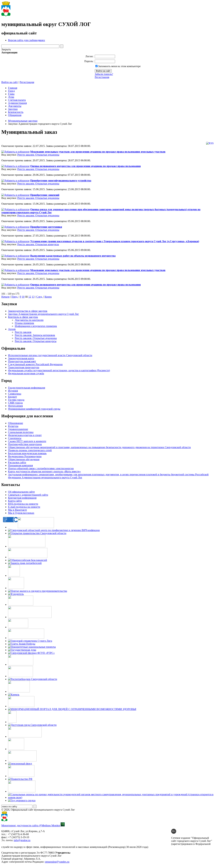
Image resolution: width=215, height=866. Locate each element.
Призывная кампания (20, 465)
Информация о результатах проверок (36, 326)
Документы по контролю (29, 320)
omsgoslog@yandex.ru (57, 861)
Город (11, 90)
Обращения (14, 115)
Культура (13, 426)
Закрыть (6, 49)
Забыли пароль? (104, 74)
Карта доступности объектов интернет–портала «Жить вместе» (44, 471)
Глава (11, 93)
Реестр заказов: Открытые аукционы (38, 154)
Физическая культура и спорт (25, 435)
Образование (15, 423)
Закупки (13, 109)
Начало (5, 296)
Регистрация (102, 77)
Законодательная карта (21, 358)
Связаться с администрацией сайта (28, 494)
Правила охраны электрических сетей (30, 450)
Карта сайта (15, 500)
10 (23, 296)
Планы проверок (24, 323)
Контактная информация (22, 497)
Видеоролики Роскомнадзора (24, 456)
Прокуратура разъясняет (22, 361)
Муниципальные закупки (22, 120)
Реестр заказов (23, 332)
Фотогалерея (15, 405)
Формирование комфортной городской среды (34, 408)
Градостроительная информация (26, 387)
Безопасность (15, 112)
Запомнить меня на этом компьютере (119, 66)
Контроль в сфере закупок (23, 317)
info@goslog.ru (22, 840)
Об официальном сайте (21, 491)
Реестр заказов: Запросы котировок (35, 335)
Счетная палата (17, 100)
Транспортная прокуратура (23, 367)
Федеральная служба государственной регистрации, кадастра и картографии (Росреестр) (59, 370)
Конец (48, 296)
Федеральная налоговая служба (26, 373)
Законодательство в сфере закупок (27, 311)
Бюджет (12, 396)
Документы (14, 106)
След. (39, 296)
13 (33, 296)
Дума (11, 97)
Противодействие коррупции (25, 444)
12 (29, 296)
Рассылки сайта (17, 462)
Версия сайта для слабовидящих (26, 40)
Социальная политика (20, 432)
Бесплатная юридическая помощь (27, 453)
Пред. (14, 296)
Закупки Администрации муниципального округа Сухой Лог (43, 314)
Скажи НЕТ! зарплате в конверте (27, 441)
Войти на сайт (9, 82)
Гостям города (16, 399)
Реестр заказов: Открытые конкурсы (38, 244)
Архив (12, 329)
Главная (12, 87)
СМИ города (15, 402)
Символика (14, 393)
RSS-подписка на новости (23, 503)
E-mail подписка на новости (24, 506)
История (13, 390)
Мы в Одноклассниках (21, 512)
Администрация (17, 103)
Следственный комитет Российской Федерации (35, 364)
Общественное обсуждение (23, 459)
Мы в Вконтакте (17, 509)
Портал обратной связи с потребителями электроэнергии (41, 468)
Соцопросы (14, 438)
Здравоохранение (18, 429)
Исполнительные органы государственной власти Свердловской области (50, 355)
